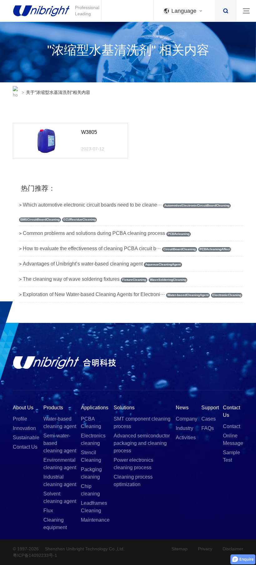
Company (186, 418)
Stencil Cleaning (91, 456)
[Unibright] (64, 362)
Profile (20, 418)
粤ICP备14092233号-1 (35, 555)
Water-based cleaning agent (59, 422)
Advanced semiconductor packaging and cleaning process (142, 443)
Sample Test (231, 456)
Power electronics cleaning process (133, 463)
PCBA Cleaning (91, 422)
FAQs (207, 428)
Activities (186, 437)
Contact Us (25, 447)
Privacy (205, 548)
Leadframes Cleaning (94, 506)
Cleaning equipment (55, 523)
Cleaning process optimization (133, 480)
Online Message (233, 439)
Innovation (24, 428)
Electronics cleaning (93, 439)
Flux (48, 510)
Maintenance (95, 520)
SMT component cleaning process (142, 422)
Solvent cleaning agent (59, 497)
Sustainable (26, 437)
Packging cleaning (91, 473)
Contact (231, 426)
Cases (208, 418)
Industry (184, 428)
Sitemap (179, 548)
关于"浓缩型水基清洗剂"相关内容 (58, 92)
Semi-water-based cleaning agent (59, 443)
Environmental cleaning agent (59, 463)
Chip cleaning (90, 490)
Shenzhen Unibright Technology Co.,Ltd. (85, 548)
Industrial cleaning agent (59, 480)
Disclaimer (233, 548)
